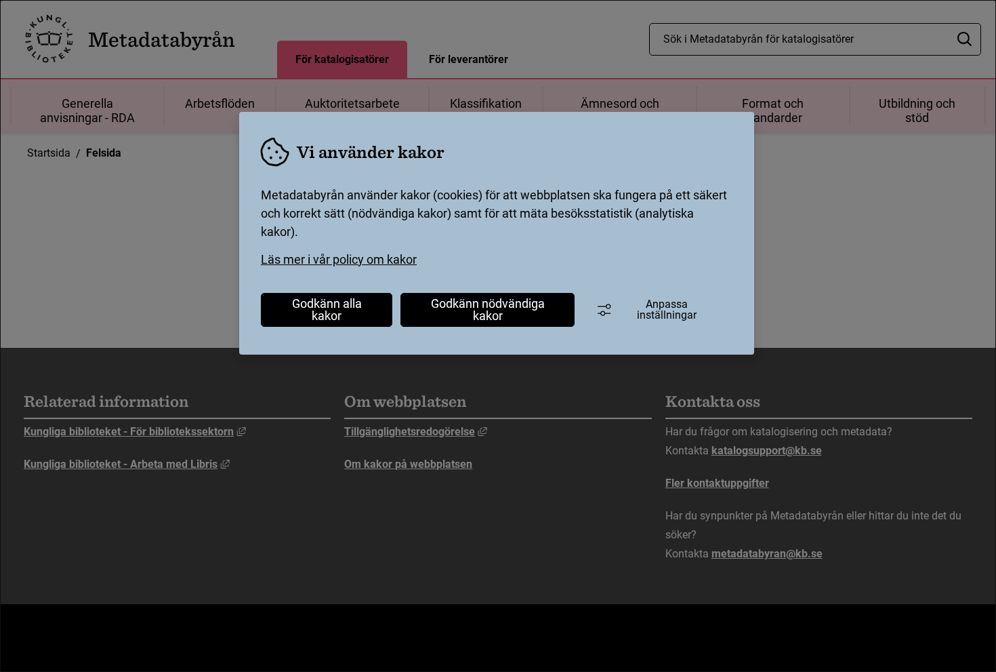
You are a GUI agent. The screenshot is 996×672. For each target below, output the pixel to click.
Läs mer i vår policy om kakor (339, 259)
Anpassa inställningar (667, 309)
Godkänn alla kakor (327, 309)
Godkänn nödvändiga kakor (488, 309)
